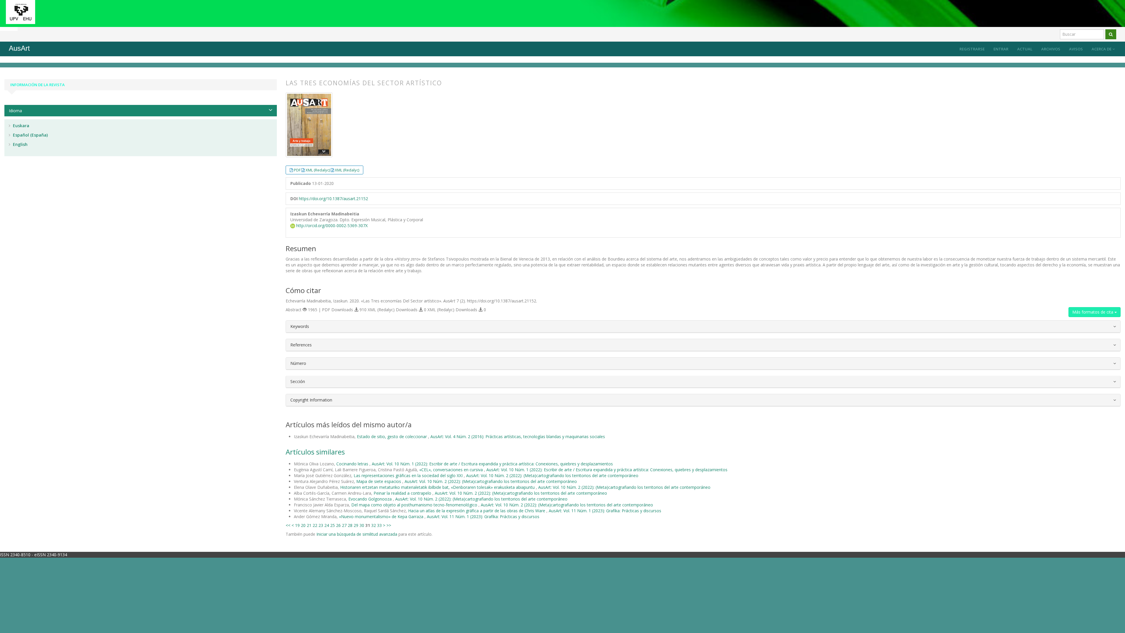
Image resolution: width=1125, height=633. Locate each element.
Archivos (1050, 49)
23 (320, 525)
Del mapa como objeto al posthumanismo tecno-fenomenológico (414, 505)
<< (288, 525)
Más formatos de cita (1093, 312)
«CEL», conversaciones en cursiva (451, 469)
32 (373, 525)
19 (297, 525)
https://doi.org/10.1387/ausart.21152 (333, 198)
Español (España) (30, 135)
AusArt (19, 48)
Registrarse (972, 49)
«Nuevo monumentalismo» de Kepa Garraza (382, 516)
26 (338, 525)
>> (388, 525)
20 (303, 525)
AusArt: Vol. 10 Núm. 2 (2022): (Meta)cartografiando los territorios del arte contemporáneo (552, 475)
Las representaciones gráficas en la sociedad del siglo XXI (409, 475)
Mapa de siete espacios (379, 481)
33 (379, 525)
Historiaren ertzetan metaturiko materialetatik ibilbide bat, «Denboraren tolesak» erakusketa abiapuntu (438, 487)
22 (315, 525)
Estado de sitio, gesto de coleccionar (392, 436)
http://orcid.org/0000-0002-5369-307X (331, 225)
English (20, 144)
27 (344, 525)
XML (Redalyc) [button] (318, 170)
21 (309, 525)
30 (361, 525)
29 (356, 525)
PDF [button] (297, 170)
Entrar (1000, 49)
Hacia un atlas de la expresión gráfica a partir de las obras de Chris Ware (477, 510)
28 (350, 525)
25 (332, 525)
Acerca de (1102, 49)
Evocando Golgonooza (370, 499)
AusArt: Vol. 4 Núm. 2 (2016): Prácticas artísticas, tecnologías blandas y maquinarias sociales (517, 436)
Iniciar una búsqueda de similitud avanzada (356, 534)
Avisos (1076, 49)
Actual (1024, 49)
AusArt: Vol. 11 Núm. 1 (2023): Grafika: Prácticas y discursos (605, 510)
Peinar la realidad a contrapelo (403, 493)
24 (326, 525)
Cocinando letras (352, 464)
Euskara (20, 125)
